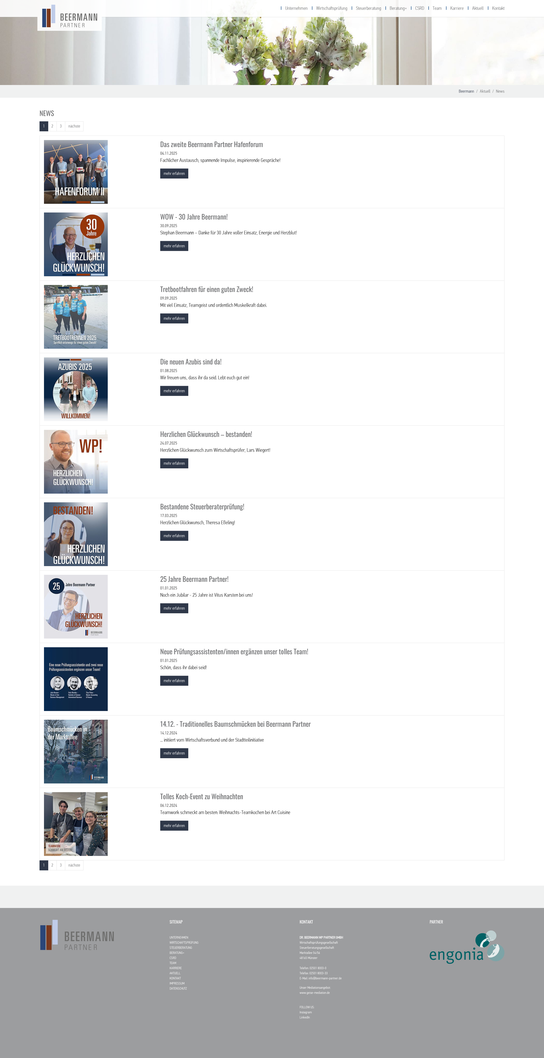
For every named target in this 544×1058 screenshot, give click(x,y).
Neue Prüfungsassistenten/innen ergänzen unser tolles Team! (234, 651)
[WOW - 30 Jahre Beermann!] (76, 244)
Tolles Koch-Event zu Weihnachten (201, 796)
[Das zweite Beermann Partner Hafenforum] (76, 172)
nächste (74, 126)
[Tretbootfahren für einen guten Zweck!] (76, 316)
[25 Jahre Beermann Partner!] (76, 606)
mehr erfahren (174, 173)
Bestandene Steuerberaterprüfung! (202, 506)
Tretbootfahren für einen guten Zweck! (206, 289)
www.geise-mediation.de (315, 993)
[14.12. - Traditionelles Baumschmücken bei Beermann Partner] (76, 751)
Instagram (306, 1012)
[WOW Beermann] (69, 16)
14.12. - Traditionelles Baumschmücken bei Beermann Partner (235, 724)
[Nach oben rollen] (533, 1047)
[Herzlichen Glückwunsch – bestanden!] (76, 461)
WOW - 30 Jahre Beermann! (194, 216)
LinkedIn (305, 1017)
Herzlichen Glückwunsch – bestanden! (206, 434)
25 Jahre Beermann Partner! (194, 579)
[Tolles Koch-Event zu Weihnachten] (76, 824)
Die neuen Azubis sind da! (191, 361)
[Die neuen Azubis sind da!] (76, 389)
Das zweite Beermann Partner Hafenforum (211, 144)
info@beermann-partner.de (325, 978)
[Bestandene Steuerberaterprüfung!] (76, 534)
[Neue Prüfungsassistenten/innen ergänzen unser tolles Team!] (76, 679)
